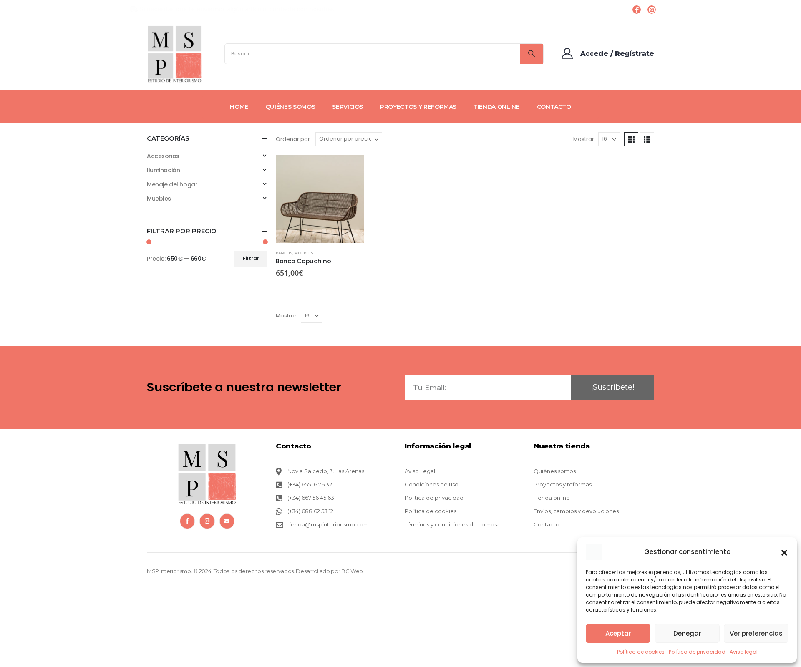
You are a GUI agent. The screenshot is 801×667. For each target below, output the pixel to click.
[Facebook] (636, 9)
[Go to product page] (320, 199)
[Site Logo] (174, 54)
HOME (239, 107)
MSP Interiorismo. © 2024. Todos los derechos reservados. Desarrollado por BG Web (255, 571)
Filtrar (251, 258)
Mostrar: (584, 139)
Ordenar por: (293, 139)
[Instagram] (651, 9)
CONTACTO (554, 107)
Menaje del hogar (172, 184)
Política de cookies (641, 651)
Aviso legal (744, 651)
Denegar (687, 633)
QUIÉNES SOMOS (290, 107)
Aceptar (618, 633)
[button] (784, 552)
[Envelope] (226, 521)
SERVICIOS (347, 107)
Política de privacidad (697, 651)
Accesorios (163, 156)
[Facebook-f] (187, 521)
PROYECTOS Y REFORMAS (418, 107)
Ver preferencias (756, 633)
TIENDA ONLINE (496, 107)
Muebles (303, 253)
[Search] (531, 54)
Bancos (284, 253)
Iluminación (163, 170)
